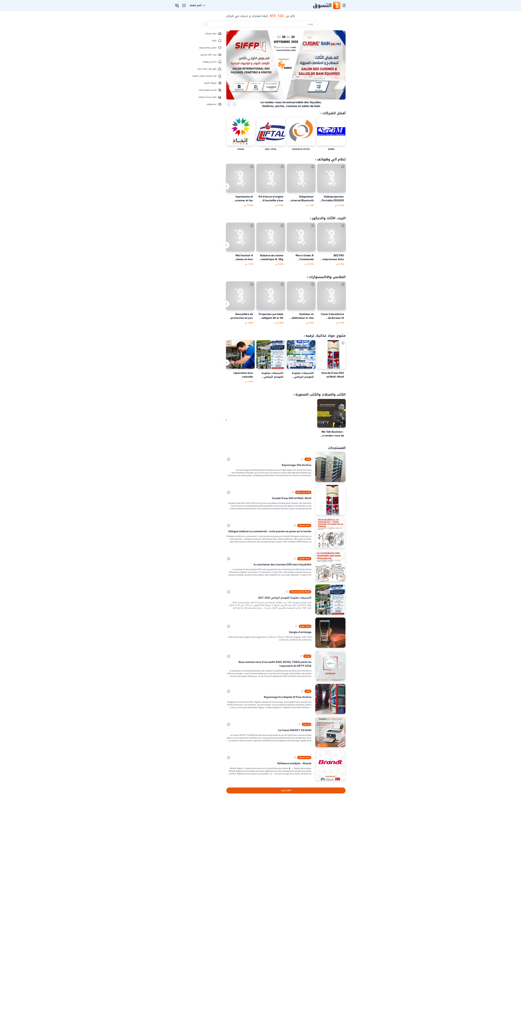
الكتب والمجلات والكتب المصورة (320, 394)
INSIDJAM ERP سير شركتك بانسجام (291, 104)
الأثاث (308, 459)
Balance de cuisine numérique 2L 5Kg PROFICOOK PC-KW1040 (271, 257)
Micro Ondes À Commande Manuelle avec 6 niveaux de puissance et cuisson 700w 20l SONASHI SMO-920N (303, 257)
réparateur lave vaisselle (243, 374)
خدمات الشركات (304, 525)
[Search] (206, 24)
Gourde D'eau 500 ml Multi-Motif (332, 374)
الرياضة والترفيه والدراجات (300, 591)
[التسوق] (336, 5)
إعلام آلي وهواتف (331, 159)
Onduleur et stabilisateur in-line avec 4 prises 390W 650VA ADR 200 (301, 316)
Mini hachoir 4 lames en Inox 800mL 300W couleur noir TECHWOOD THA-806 (241, 257)
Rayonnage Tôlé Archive (296, 465)
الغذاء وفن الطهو (303, 492)
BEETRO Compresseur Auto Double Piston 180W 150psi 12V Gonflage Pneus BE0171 (331, 257)
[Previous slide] (228, 104)
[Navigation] (344, 5)
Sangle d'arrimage (300, 632)
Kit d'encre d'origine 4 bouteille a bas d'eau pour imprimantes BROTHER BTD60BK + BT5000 (270, 198)
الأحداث (307, 656)
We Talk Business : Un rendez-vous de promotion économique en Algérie (332, 434)
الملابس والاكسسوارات (327, 277)
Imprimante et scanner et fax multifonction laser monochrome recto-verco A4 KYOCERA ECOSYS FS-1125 (241, 198)
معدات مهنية (305, 626)
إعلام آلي (306, 724)
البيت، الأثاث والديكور (329, 218)
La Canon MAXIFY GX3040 (294, 730)
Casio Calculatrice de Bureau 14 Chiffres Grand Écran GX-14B (332, 316)
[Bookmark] (343, 166)
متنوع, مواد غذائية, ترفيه (326, 335)
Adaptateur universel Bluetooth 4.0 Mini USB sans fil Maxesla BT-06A (301, 198)
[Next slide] (234, 104)
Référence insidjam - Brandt (294, 763)
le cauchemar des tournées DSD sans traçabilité (282, 564)
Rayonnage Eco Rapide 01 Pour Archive (287, 697)
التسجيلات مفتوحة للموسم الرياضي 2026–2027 (303, 375)
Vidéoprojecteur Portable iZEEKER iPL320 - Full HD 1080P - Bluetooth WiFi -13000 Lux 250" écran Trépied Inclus (332, 198)
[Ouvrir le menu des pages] (184, 5)
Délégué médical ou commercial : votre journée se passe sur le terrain (269, 531)
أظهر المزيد (286, 790)
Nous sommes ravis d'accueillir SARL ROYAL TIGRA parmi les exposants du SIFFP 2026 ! (275, 663)
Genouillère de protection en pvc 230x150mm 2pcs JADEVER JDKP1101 (241, 316)
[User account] (177, 5)
